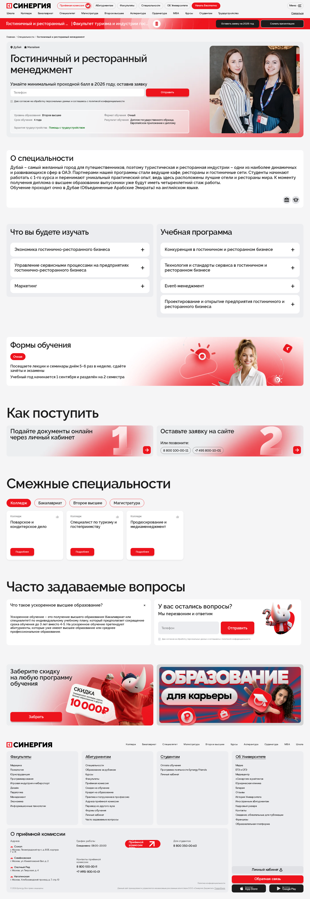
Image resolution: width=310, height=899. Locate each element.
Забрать (36, 717)
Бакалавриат (50, 503)
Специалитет (169, 744)
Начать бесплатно (206, 5)
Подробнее (22, 551)
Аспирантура (251, 744)
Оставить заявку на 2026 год (237, 23)
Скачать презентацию (282, 23)
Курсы (234, 744)
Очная (17, 356)
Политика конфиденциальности (211, 883)
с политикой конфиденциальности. (106, 101)
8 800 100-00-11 (175, 450)
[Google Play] (286, 888)
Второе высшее (87, 503)
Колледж (19, 503)
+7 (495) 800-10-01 (88, 872)
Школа (299, 744)
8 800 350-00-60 (185, 846)
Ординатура (271, 744)
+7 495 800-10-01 (208, 450)
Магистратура (127, 503)
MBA (287, 744)
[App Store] (249, 888)
